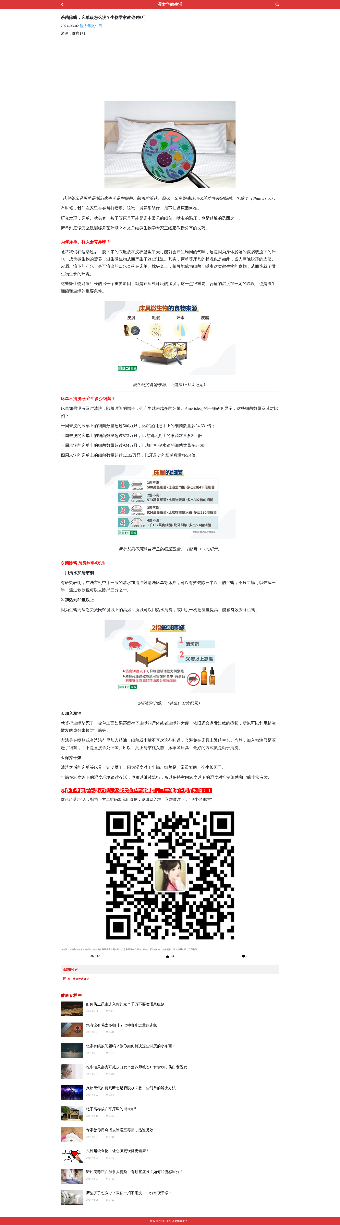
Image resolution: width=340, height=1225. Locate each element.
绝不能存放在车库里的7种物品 (111, 1109)
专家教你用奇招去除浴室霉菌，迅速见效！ (121, 1130)
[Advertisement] (170, 67)
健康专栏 (69, 995)
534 (171, 955)
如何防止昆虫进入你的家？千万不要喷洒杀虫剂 (125, 1004)
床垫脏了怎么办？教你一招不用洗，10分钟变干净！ (129, 1193)
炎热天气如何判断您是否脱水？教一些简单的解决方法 (131, 1088)
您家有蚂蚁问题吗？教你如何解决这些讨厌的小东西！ (131, 1046)
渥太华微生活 (91, 26)
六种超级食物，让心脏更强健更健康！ (118, 1151)
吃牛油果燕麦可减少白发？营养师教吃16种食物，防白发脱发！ (138, 1067)
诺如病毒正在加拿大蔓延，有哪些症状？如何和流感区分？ (134, 1172)
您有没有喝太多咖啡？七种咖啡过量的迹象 (121, 1025)
